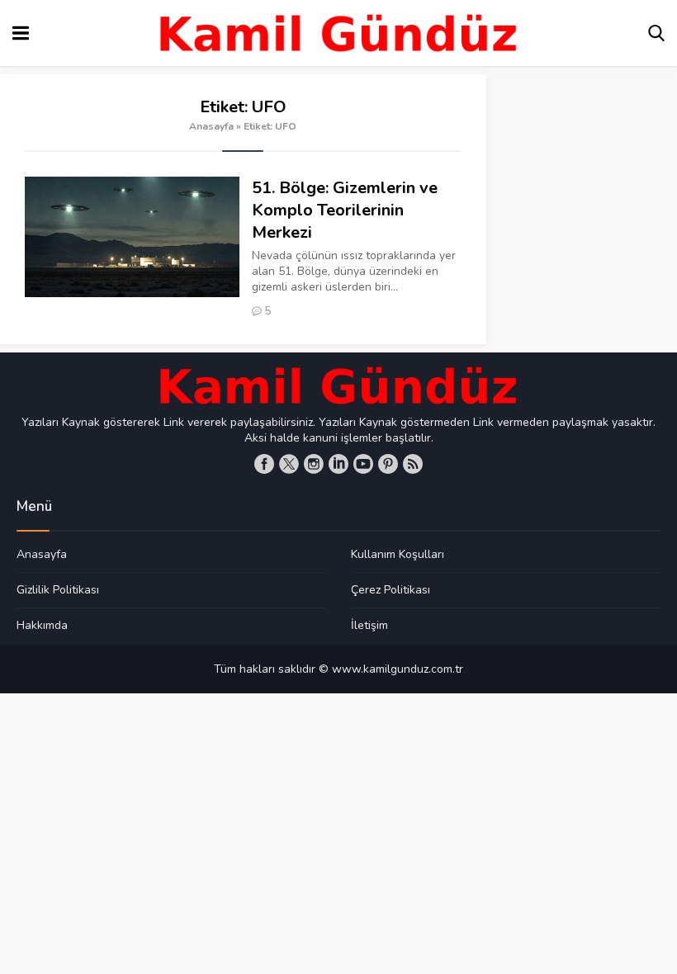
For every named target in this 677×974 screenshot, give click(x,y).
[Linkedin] (338, 464)
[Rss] (413, 464)
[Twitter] (289, 464)
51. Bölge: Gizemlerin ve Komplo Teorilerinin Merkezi (345, 210)
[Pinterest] (388, 464)
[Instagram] (314, 464)
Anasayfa (211, 126)
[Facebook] (264, 464)
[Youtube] (363, 464)
